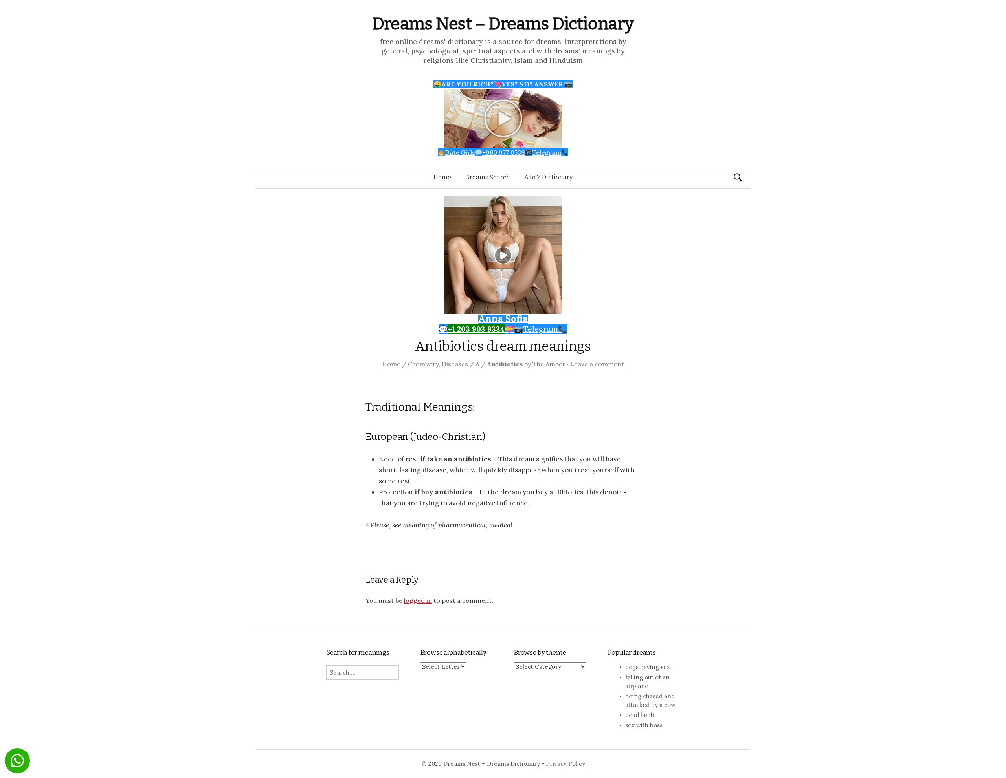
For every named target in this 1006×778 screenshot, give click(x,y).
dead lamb (639, 715)
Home (442, 177)
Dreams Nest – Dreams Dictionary (503, 24)
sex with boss (644, 725)
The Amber (548, 364)
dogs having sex (647, 667)
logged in (418, 600)
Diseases (455, 364)
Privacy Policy (565, 763)
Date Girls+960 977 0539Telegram (503, 152)
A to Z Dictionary (548, 177)
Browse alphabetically (453, 652)
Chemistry (423, 364)
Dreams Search (487, 177)
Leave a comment (597, 364)
